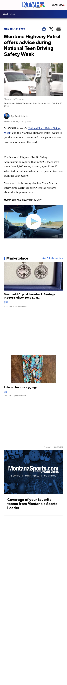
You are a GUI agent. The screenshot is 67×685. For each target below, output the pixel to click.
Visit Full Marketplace (52, 258)
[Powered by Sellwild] (58, 447)
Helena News (14, 28)
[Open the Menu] (5, 5)
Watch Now (57, 5)
